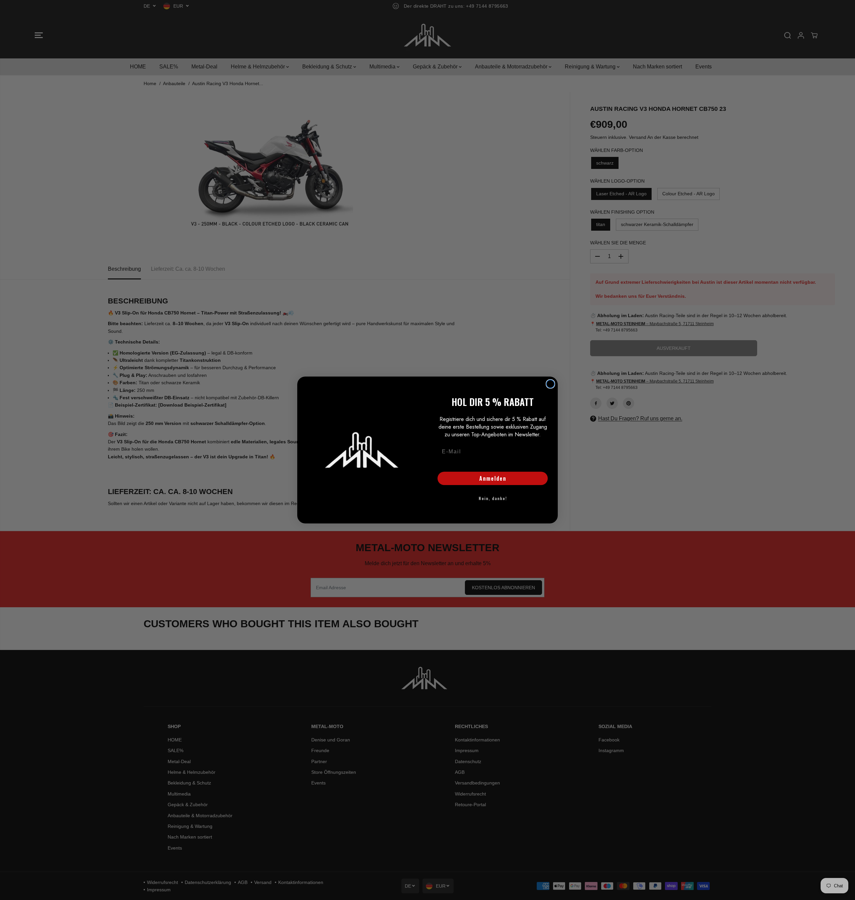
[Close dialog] (550, 384)
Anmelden (492, 478)
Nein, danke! (493, 498)
